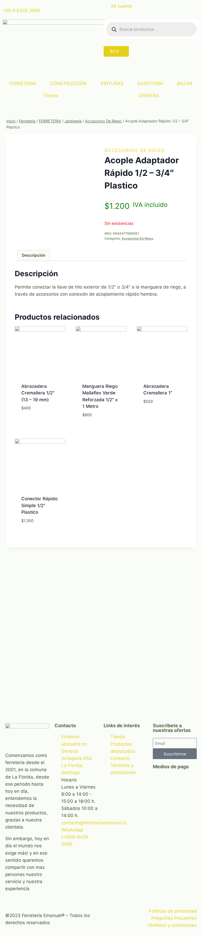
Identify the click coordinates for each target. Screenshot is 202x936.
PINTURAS (112, 83)
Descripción (34, 255)
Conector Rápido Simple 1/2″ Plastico (39, 505)
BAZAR (184, 83)
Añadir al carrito (40, 427)
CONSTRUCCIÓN (68, 83)
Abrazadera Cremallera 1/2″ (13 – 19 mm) (37, 393)
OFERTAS (149, 95)
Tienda (50, 95)
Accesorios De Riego (134, 150)
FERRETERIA (23, 83)
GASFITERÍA (150, 83)
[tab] (34, 255)
